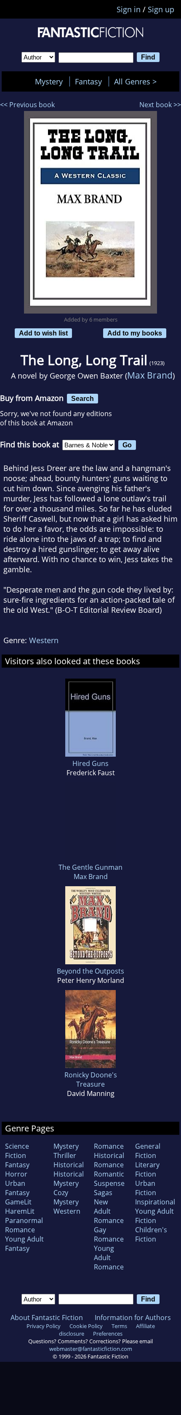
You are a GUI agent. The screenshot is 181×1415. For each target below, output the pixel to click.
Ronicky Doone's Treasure (90, 1079)
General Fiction (147, 1151)
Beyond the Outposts (90, 971)
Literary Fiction (147, 1169)
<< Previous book (27, 104)
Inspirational (155, 1202)
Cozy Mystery (66, 1197)
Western (44, 640)
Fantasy (88, 81)
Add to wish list (43, 333)
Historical (68, 1164)
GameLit (18, 1202)
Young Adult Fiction (154, 1216)
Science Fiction (17, 1151)
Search (82, 398)
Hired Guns (90, 763)
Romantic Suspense (109, 1178)
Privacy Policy (44, 1326)
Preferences (107, 1333)
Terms (119, 1326)
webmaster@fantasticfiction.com (90, 1349)
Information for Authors (133, 1317)
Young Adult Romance (109, 1258)
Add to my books (134, 333)
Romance (109, 1146)
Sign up (161, 9)
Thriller (64, 1155)
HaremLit (20, 1211)
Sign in (129, 9)
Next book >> (160, 104)
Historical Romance (109, 1160)
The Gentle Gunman (90, 867)
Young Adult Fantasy (24, 1243)
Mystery (49, 81)
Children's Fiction (151, 1234)
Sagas (103, 1192)
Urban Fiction (145, 1188)
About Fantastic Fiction (47, 1317)
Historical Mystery (68, 1178)
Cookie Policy (86, 1326)
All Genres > (137, 81)
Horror (16, 1174)
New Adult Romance (109, 1211)
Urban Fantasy (17, 1188)
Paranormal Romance (24, 1225)
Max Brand (150, 375)
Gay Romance (109, 1234)
